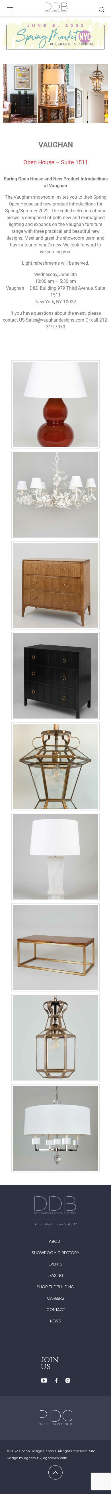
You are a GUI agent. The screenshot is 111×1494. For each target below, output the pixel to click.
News (55, 1321)
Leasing (55, 1275)
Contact (55, 1309)
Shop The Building (55, 1287)
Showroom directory (55, 1252)
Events (55, 1264)
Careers (55, 1298)
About (55, 1241)
